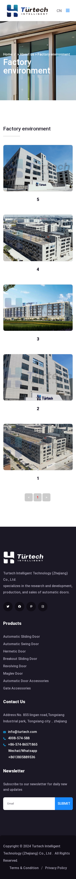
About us (27, 54)
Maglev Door (13, 673)
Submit (64, 804)
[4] (38, 237)
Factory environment (54, 54)
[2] (38, 377)
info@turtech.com (22, 732)
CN (59, 10)
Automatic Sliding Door (21, 637)
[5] (38, 168)
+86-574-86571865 (22, 744)
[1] (38, 447)
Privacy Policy (56, 868)
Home (7, 54)
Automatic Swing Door (21, 644)
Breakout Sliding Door (20, 659)
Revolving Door (15, 666)
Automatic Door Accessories (26, 681)
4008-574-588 (19, 738)
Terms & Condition (24, 868)
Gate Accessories (17, 688)
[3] (38, 307)
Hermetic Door (14, 651)
